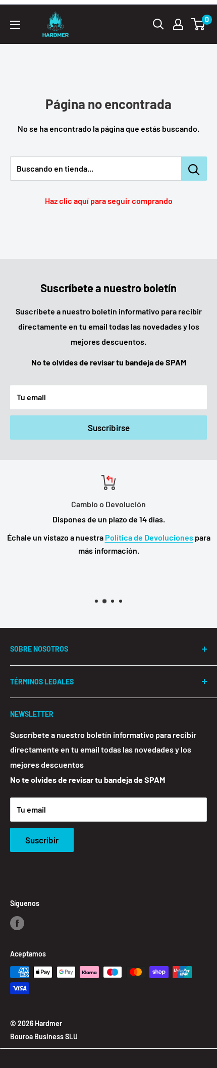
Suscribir (42, 840)
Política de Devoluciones (149, 537)
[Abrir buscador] (158, 24)
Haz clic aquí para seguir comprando (109, 200)
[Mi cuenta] (178, 24)
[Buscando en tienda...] (194, 168)
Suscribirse (109, 427)
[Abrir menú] (15, 25)
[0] (198, 24)
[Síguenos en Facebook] (17, 923)
